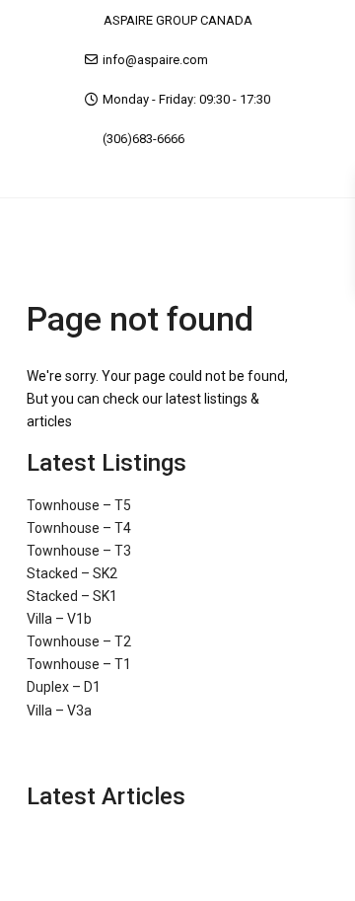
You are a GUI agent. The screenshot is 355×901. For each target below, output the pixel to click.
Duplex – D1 (64, 687)
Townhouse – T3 (79, 551)
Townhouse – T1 (79, 664)
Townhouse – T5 (79, 505)
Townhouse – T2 (79, 641)
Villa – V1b (59, 619)
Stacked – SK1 (72, 596)
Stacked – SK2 (72, 573)
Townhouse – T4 (79, 528)
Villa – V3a (59, 710)
